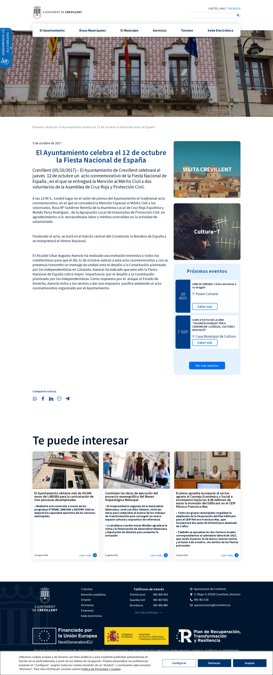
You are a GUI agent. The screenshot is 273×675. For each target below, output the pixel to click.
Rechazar (214, 663)
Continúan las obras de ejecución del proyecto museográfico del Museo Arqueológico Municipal (131, 496)
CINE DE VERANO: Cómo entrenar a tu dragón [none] (214, 285)
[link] (57, 12)
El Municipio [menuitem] (129, 30)
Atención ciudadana (93, 594)
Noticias (51, 127)
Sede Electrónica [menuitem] (220, 30)
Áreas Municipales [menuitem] (92, 30)
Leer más (85, 555)
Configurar (179, 663)
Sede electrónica (91, 616)
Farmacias (87, 605)
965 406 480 (160, 605)
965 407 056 (160, 600)
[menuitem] (93, 589)
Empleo (86, 599)
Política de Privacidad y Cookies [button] (101, 669)
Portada (37, 127)
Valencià (234, 8)
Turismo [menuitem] (187, 30)
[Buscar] (238, 15)
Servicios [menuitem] (159, 30)
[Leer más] (95, 555)
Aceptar (250, 663)
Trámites (87, 589)
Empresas (87, 610)
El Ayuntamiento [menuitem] (52, 30)
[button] (34, 398)
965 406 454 (160, 594)
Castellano (217, 8)
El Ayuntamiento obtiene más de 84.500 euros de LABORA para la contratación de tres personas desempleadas (64, 496)
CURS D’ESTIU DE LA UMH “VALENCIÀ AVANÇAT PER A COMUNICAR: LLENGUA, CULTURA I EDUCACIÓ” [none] (213, 325)
